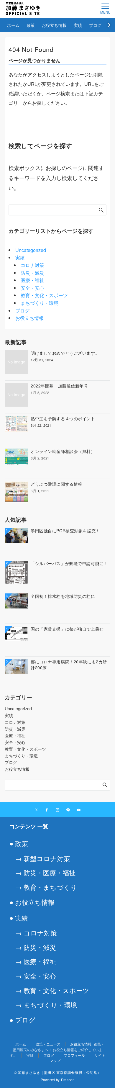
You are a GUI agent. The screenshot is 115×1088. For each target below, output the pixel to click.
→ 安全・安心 (35, 975)
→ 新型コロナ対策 (42, 858)
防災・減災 (32, 272)
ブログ (22, 310)
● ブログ (22, 1019)
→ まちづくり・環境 (46, 1004)
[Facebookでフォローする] (47, 810)
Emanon (68, 1079)
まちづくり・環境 (39, 303)
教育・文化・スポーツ (44, 295)
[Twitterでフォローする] (36, 810)
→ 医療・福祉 (35, 961)
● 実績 (18, 917)
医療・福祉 (32, 280)
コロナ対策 (32, 265)
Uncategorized (30, 250)
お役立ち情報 (29, 318)
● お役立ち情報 (32, 902)
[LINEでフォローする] (68, 810)
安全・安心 (32, 287)
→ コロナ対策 (36, 932)
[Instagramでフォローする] (57, 810)
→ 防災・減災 (35, 947)
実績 (20, 257)
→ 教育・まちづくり (46, 886)
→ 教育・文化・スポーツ (52, 990)
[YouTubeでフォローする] (78, 810)
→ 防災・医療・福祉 (45, 872)
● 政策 (18, 843)
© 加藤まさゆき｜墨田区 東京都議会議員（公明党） (57, 1072)
